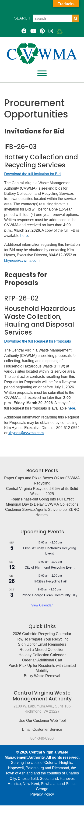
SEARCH (22, 18)
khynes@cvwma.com (21, 260)
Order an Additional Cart (42, 660)
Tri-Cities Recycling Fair (49, 581)
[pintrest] (42, 31)
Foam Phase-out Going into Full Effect (42, 499)
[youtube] (33, 31)
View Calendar (42, 605)
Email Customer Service (42, 729)
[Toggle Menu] (42, 73)
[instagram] (50, 31)
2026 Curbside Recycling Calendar (42, 634)
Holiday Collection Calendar (42, 655)
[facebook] (24, 31)
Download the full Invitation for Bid (32, 174)
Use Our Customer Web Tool (42, 721)
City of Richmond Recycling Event (49, 567)
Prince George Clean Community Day (49, 595)
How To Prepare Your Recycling (42, 639)
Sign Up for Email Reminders (42, 644)
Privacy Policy (42, 794)
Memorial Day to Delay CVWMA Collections (42, 504)
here (24, 236)
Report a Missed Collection (42, 650)
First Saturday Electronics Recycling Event (49, 551)
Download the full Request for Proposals (37, 341)
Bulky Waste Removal (42, 676)
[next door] (60, 31)
